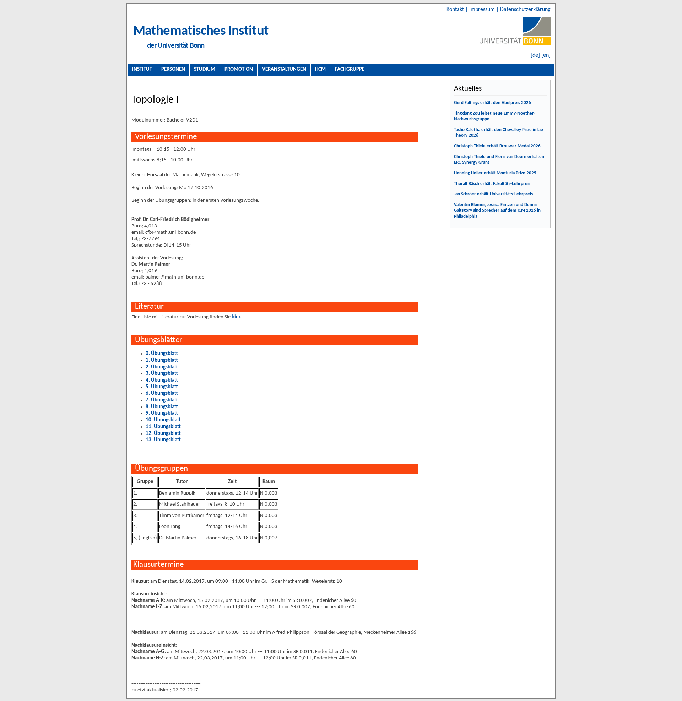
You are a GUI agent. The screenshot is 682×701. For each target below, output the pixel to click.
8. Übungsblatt (162, 407)
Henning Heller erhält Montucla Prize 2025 (495, 173)
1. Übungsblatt (162, 360)
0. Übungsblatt (162, 353)
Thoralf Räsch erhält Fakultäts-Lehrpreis (492, 184)
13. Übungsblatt (163, 440)
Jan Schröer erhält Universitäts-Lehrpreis (493, 194)
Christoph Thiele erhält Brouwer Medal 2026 (497, 146)
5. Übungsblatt (162, 387)
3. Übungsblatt (162, 373)
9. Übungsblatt (162, 413)
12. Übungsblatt (163, 433)
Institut (142, 69)
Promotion (238, 69)
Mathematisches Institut (201, 31)
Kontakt (455, 9)
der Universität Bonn (175, 45)
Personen (173, 69)
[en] (546, 55)
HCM (320, 69)
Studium (204, 69)
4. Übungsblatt (162, 380)
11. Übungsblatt (163, 427)
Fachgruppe (349, 69)
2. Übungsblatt (162, 367)
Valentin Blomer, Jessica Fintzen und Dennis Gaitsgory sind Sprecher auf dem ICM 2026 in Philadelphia (497, 211)
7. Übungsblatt (162, 400)
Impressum (482, 9)
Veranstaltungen (284, 69)
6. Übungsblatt (162, 393)
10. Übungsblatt (163, 420)
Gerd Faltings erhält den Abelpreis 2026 (492, 103)
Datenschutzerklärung (525, 9)
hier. (237, 317)
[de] (535, 55)
